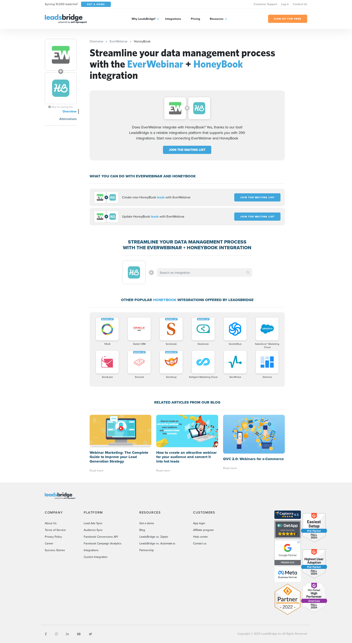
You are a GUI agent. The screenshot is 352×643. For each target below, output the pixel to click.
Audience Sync (93, 530)
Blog (142, 530)
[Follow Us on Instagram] (56, 634)
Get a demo (146, 523)
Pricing (195, 19)
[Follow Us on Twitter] (90, 634)
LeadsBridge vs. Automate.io (157, 543)
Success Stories (55, 550)
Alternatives (68, 119)
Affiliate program (203, 530)
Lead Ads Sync (93, 523)
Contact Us (300, 4)
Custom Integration (96, 557)
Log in (285, 4)
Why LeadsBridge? (143, 19)
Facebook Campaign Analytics (102, 543)
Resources (216, 19)
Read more (96, 470)
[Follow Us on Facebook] (46, 634)
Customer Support (265, 4)
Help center (200, 537)
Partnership (146, 550)
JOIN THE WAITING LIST (187, 149)
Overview (70, 111)
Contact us (200, 543)
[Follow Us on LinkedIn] (67, 634)
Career (49, 543)
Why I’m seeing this (62, 107)
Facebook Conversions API (101, 537)
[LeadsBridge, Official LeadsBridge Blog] (66, 18)
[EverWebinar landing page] (61, 55)
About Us (51, 523)
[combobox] (204, 272)
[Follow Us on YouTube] (79, 634)
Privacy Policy (53, 537)
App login (199, 523)
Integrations (173, 19)
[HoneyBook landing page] (61, 88)
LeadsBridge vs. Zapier (153, 537)
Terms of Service (55, 530)
